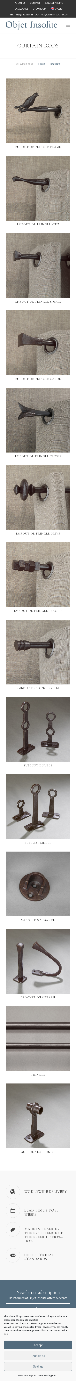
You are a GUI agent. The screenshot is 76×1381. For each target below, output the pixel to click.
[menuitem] (20, 3)
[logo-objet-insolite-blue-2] (31, 25)
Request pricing (54, 3)
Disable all (38, 1355)
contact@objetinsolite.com (51, 14)
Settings (38, 1366)
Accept (38, 1345)
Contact (35, 3)
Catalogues (21, 8)
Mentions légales (27, 1375)
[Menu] (68, 25)
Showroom (39, 8)
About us (20, 3)
